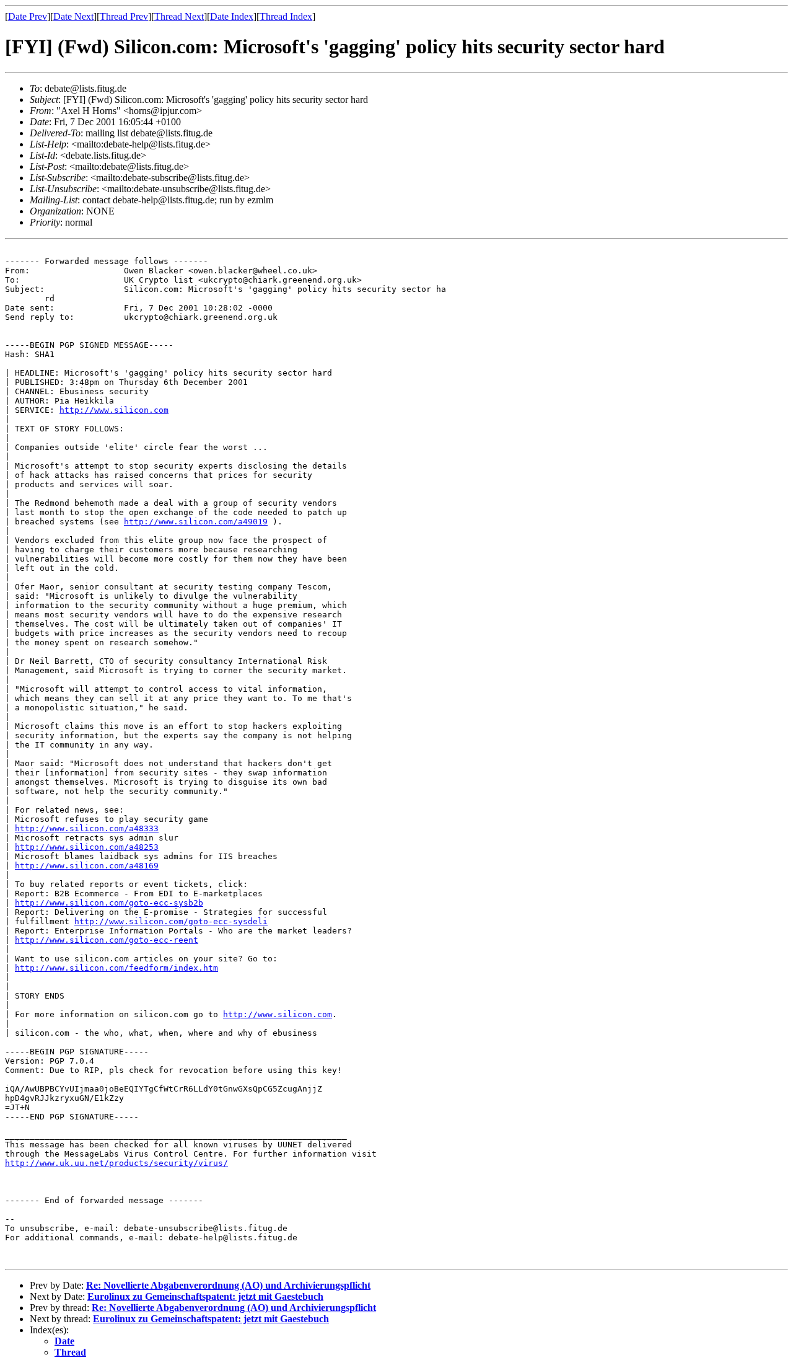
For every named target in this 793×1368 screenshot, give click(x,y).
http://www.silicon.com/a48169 (87, 865)
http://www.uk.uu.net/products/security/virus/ (116, 1163)
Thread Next (179, 16)
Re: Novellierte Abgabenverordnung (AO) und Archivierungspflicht (228, 1285)
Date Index (231, 16)
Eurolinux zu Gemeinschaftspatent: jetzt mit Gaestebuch (205, 1296)
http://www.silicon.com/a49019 (196, 521)
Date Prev (27, 16)
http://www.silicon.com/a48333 (87, 828)
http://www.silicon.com (114, 410)
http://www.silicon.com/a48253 (87, 847)
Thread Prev (124, 16)
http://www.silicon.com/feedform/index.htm (116, 968)
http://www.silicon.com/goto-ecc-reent (106, 940)
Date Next (73, 16)
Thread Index (286, 16)
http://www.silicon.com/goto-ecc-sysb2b (109, 902)
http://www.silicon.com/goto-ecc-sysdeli (171, 921)
